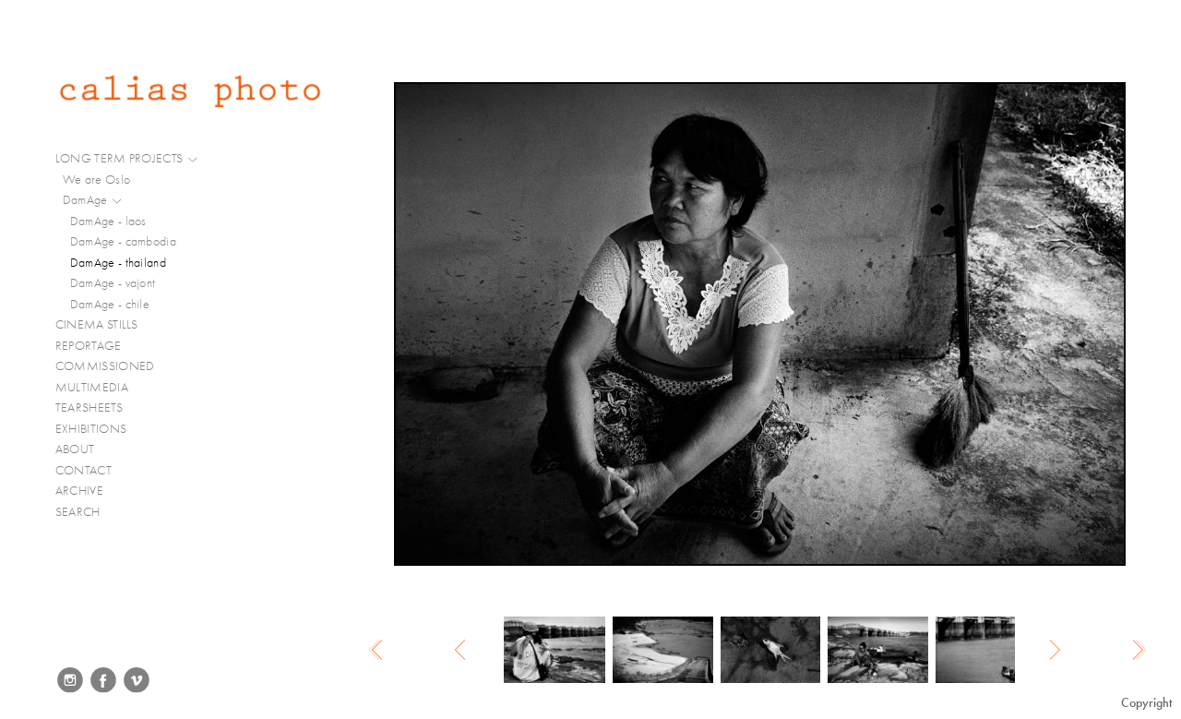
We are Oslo (96, 179)
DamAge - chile (109, 304)
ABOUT (75, 449)
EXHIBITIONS (90, 429)
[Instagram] (70, 680)
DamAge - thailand (118, 263)
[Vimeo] (136, 680)
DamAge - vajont (113, 283)
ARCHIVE (79, 490)
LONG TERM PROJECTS (120, 158)
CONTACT (83, 470)
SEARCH (78, 512)
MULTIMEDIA (93, 387)
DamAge (87, 200)
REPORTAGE (90, 346)
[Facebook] (103, 680)
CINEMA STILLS (98, 324)
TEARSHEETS (89, 407)
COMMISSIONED (106, 366)
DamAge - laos (108, 221)
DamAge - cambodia (123, 241)
